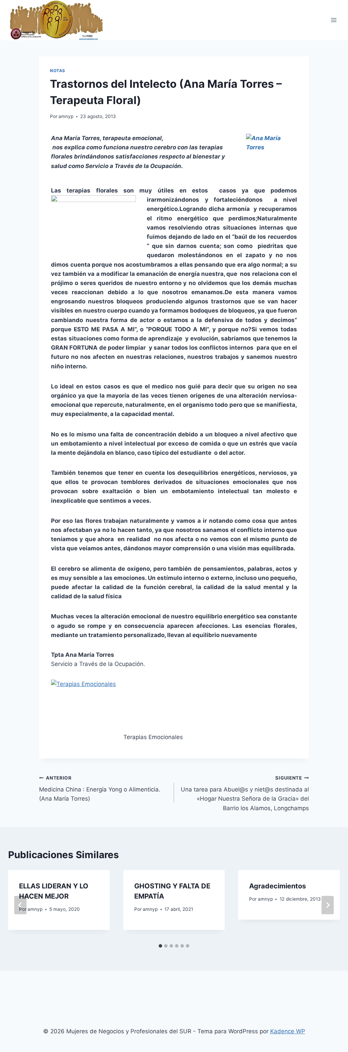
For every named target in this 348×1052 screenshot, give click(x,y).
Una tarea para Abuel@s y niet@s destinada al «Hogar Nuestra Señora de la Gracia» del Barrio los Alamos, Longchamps (245, 793)
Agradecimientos (277, 886)
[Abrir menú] (333, 20)
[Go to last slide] (20, 905)
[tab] (160, 946)
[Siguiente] (327, 905)
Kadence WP (287, 1031)
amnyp (65, 116)
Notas (57, 70)
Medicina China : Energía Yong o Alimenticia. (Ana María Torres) (99, 788)
